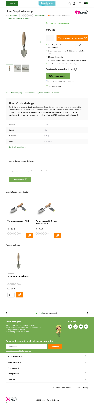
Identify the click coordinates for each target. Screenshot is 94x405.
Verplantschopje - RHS (18, 221)
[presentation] (38, 41)
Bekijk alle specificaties (17, 147)
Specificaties (30, 93)
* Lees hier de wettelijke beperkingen (18, 351)
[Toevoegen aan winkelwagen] (19, 294)
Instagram (75, 326)
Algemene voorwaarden (62, 388)
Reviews (55, 93)
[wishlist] (80, 3)
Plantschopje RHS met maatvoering (46, 222)
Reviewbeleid (19, 179)
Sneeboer (13, 15)
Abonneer (55, 346)
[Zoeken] (70, 3)
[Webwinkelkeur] (87, 11)
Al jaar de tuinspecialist (48, 313)
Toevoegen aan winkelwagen (29, 235)
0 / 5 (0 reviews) (39, 15)
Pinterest (86, 326)
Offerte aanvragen (57, 76)
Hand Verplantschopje (18, 276)
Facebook (70, 326)
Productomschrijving (14, 93)
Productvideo (44, 93)
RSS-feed (76, 388)
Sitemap (85, 388)
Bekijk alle (19, 18)
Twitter (81, 326)
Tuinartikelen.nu (53, 400)
